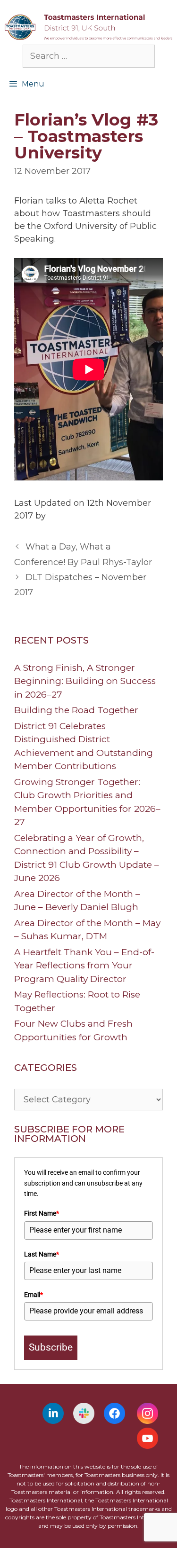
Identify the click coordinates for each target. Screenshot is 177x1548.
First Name (41, 1213)
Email (33, 1294)
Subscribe (51, 1347)
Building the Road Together (76, 710)
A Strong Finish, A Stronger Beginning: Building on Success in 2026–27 (85, 681)
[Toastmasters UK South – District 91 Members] (88, 26)
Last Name (41, 1254)
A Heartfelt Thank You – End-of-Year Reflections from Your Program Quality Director (84, 965)
